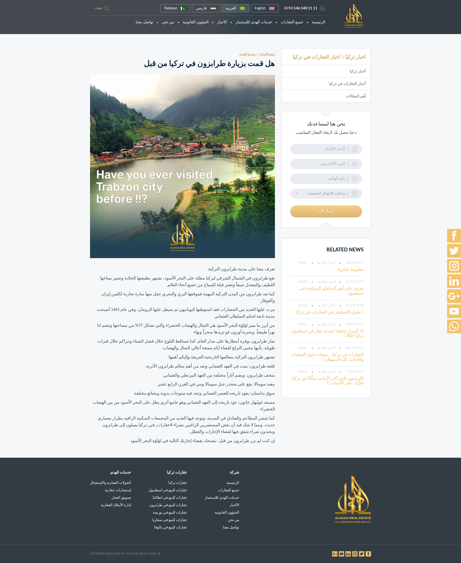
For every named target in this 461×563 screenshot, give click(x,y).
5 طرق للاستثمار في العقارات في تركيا (330, 312)
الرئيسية (318, 22)
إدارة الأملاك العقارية (116, 505)
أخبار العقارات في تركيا (347, 84)
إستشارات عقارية (118, 490)
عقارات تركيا (177, 483)
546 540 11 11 (300, 8)
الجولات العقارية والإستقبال (110, 483)
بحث (98, 8)
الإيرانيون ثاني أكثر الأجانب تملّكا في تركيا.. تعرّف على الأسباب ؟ (327, 381)
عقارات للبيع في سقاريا (169, 520)
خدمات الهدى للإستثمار (254, 22)
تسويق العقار (121, 498)
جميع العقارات (292, 22)
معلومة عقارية (351, 269)
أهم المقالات (356, 96)
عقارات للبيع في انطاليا (170, 498)
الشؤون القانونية (195, 22)
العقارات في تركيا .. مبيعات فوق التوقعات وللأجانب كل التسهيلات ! (327, 357)
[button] (326, 194)
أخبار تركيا (358, 71)
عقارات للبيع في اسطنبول (167, 490)
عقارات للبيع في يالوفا (170, 527)
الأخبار (222, 22)
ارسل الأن (326, 211)
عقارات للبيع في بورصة (170, 513)
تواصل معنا (144, 22)
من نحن (168, 22)
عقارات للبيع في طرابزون (168, 505)
